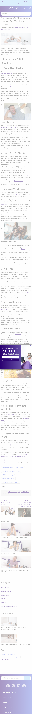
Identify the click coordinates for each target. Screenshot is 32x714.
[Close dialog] (30, 346)
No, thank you (11, 362)
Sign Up (11, 359)
